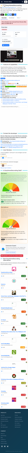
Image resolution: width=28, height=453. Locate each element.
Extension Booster (4, 421)
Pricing (16, 415)
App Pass (3, 415)
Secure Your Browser (10, 252)
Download (11, 17)
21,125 (7, 82)
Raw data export (4, 427)
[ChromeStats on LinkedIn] (2, 446)
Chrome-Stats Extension (6, 417)
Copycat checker (18, 419)
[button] (2, 2)
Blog (2, 437)
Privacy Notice (4, 443)
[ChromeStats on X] (8, 446)
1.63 (11, 83)
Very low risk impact (10, 86)
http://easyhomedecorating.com (9, 7)
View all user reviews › (6, 167)
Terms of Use (3, 441)
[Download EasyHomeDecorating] (7, 42)
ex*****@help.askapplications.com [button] (14, 91)
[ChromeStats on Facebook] (5, 446)
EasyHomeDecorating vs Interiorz (11, 100)
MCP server (3, 425)
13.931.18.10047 (10, 85)
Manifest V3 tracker (19, 421)
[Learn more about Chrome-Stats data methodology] (17, 94)
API (1, 423)
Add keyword (17, 427)
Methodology (3, 435)
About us (2, 433)
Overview (4, 17)
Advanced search (18, 417)
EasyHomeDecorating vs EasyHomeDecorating (14, 99)
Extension (19, 7)
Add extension (18, 425)
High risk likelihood (21, 86)
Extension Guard (4, 419)
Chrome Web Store (11, 94)
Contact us (3, 439)
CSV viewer (17, 423)
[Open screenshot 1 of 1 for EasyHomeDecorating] (12, 55)
